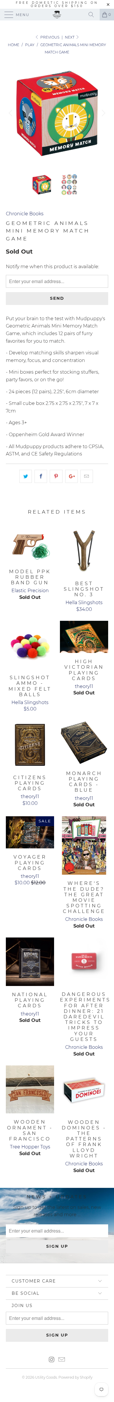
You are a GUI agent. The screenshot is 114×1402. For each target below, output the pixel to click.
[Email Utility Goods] (62, 1360)
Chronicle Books (25, 213)
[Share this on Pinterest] (56, 476)
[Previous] (11, 113)
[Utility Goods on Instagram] (51, 1360)
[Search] (93, 14)
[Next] (102, 113)
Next (70, 37)
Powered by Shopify (75, 1377)
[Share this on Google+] (71, 476)
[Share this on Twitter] (25, 476)
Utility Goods (46, 1377)
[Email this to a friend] (86, 476)
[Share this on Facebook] (40, 476)
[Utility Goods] (57, 14)
